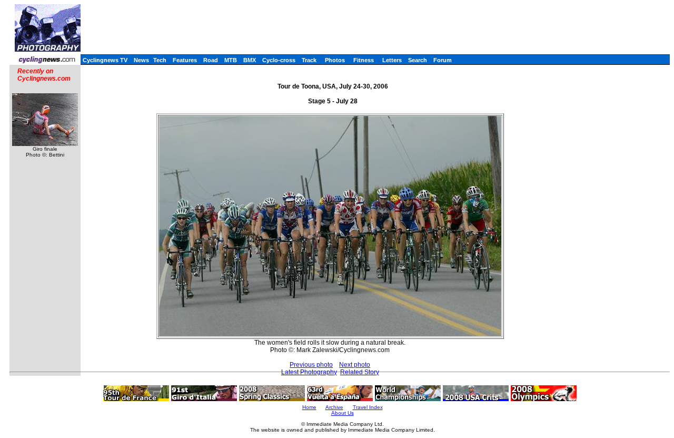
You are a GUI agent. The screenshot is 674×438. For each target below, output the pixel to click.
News (141, 60)
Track (309, 60)
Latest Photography (309, 372)
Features (185, 60)
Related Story (359, 372)
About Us (342, 413)
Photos (335, 60)
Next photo (354, 364)
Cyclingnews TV (105, 60)
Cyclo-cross (278, 60)
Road (210, 60)
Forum (442, 60)
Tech (159, 60)
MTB (230, 60)
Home (309, 407)
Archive (334, 407)
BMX (249, 60)
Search (417, 60)
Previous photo (311, 364)
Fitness (363, 60)
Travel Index (368, 407)
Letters (392, 60)
